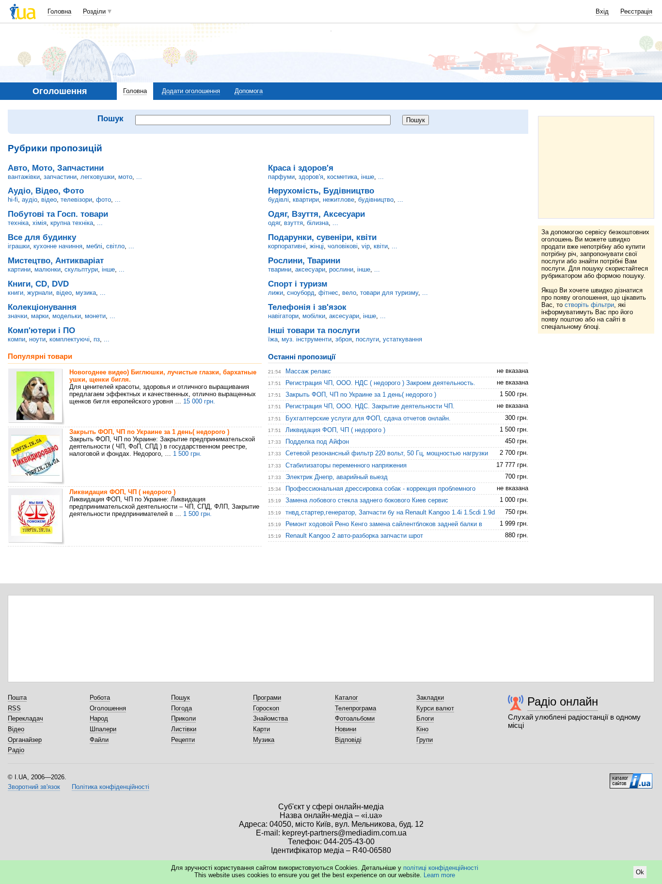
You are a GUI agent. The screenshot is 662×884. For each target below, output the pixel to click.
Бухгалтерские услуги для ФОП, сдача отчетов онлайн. (368, 418)
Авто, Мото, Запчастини (56, 168)
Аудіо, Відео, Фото (46, 190)
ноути (37, 339)
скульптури (81, 269)
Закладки (430, 697)
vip (366, 246)
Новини (345, 729)
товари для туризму (389, 292)
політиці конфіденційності (440, 867)
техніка (18, 222)
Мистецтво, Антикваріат (56, 260)
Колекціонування (42, 307)
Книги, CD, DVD (38, 284)
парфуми (281, 176)
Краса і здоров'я (300, 168)
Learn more (439, 875)
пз (97, 339)
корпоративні (287, 246)
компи (16, 339)
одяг (274, 222)
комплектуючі (69, 339)
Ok (640, 872)
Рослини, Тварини (304, 260)
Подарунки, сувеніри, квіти (322, 237)
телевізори (76, 199)
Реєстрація (636, 11)
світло (115, 246)
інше (108, 269)
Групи (424, 739)
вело (349, 292)
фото (103, 199)
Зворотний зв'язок (34, 786)
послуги (367, 339)
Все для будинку (42, 237)
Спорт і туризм (298, 284)
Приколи (183, 718)
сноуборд (301, 292)
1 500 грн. (187, 453)
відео (49, 199)
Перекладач (25, 718)
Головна (59, 11)
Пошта (17, 697)
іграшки (19, 246)
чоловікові (343, 246)
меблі (94, 246)
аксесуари (310, 269)
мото (125, 176)
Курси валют (435, 708)
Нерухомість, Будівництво (321, 190)
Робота (100, 697)
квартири (306, 199)
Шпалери (103, 729)
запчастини (60, 176)
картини (19, 269)
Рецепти (183, 739)
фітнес (328, 292)
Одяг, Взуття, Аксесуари (316, 214)
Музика (263, 739)
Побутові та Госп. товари (58, 214)
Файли (99, 739)
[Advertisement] (596, 167)
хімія (39, 222)
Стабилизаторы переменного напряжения (346, 465)
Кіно (422, 729)
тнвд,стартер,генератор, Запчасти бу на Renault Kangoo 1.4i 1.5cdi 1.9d (390, 512)
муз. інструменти (306, 339)
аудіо (29, 199)
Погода (181, 708)
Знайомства (270, 718)
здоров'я (311, 176)
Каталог (346, 697)
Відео (16, 729)
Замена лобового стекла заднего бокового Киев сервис (366, 500)
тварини (279, 269)
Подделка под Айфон (317, 441)
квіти (381, 246)
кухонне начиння (57, 246)
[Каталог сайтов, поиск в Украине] (631, 777)
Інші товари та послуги (314, 330)
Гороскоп (266, 708)
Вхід (602, 11)
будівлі (278, 199)
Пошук (180, 697)
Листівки (183, 729)
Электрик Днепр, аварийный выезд (336, 477)
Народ (99, 718)
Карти (261, 729)
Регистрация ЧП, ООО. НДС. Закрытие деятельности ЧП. (370, 406)
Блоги (425, 718)
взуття (293, 222)
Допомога (249, 91)
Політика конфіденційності (110, 786)
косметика (342, 176)
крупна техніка (71, 222)
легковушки (97, 176)
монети (95, 316)
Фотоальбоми (355, 718)
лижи (275, 292)
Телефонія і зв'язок (307, 307)
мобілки (313, 316)
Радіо (16, 750)
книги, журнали (30, 292)
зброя (343, 339)
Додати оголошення (191, 91)
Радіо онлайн (562, 701)
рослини (341, 269)
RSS (14, 708)
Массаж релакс (308, 371)
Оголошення (108, 708)
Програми (267, 697)
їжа (273, 339)
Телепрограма (355, 708)
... (139, 176)
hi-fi (13, 199)
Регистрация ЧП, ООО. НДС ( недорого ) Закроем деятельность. (380, 382)
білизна (318, 222)
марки (39, 316)
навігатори (283, 316)
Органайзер (25, 739)
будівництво (376, 199)
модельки (66, 316)
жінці (317, 246)
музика (86, 292)
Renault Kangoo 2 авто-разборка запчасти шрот (354, 535)
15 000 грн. (199, 401)
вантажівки (24, 176)
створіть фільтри (589, 304)
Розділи (94, 11)
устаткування (402, 339)
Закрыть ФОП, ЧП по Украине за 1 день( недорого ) (149, 431)
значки (17, 316)
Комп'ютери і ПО (41, 330)
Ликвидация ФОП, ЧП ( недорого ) (122, 492)
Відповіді (348, 739)
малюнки (47, 269)
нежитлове (338, 199)
